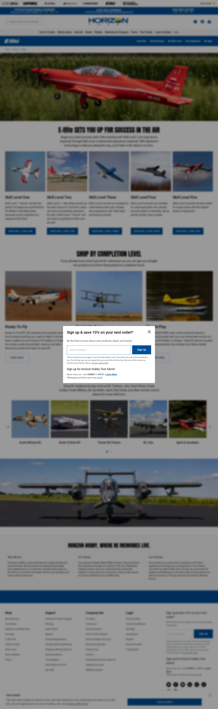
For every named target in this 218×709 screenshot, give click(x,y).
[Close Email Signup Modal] (149, 332)
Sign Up (141, 349)
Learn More (111, 374)
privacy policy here (100, 363)
